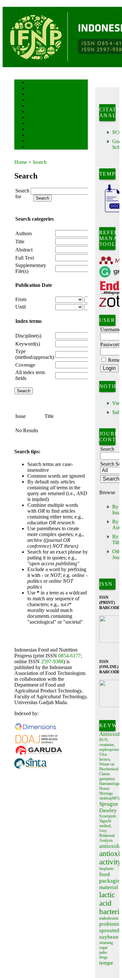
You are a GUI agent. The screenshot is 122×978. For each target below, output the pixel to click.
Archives (33, 118)
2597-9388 (52, 661)
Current (32, 112)
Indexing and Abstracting (45, 135)
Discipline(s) (28, 335)
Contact (33, 147)
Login (31, 94)
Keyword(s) (27, 344)
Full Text (24, 258)
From (20, 299)
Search (32, 106)
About (31, 89)
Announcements (38, 124)
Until (20, 307)
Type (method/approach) (34, 354)
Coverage (25, 365)
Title (19, 241)
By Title (116, 539)
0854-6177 (69, 655)
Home (31, 83)
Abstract (24, 249)
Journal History (38, 141)
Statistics (34, 129)
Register (33, 100)
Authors (23, 233)
